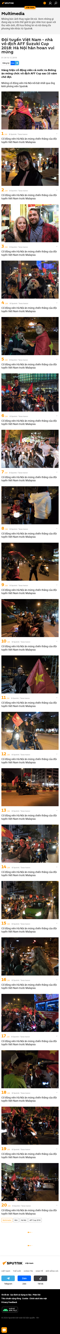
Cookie (25, 1298)
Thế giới (17, 1271)
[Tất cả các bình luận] (4, 1330)
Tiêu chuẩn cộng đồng (11, 1298)
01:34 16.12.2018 (9, 57)
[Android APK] (9, 1310)
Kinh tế (39, 1271)
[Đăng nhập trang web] (50, 3)
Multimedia (7, 1220)
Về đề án (5, 1294)
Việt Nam (5, 1271)
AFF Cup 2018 (35, 1220)
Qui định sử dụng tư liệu (21, 1294)
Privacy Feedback (9, 1302)
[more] (57, 133)
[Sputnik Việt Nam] (8, 4)
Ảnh (16, 1220)
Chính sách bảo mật (38, 1298)
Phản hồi (36, 1294)
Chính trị (28, 1271)
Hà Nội (23, 1220)
